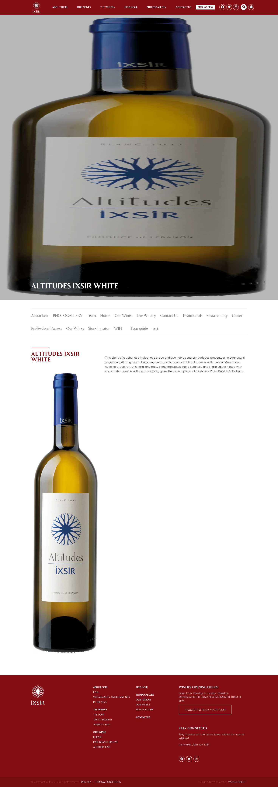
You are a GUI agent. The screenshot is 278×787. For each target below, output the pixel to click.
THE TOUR (98, 715)
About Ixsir (60, 7)
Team (91, 316)
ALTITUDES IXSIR (101, 747)
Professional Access (46, 329)
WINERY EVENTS (101, 725)
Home (105, 316)
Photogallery (156, 7)
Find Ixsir (131, 7)
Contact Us (183, 7)
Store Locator (99, 329)
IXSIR (96, 692)
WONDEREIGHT (237, 781)
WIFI (118, 329)
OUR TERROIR (143, 700)
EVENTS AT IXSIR (144, 710)
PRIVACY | (87, 781)
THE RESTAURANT (102, 720)
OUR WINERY (143, 705)
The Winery (107, 7)
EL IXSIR (97, 737)
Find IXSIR (142, 687)
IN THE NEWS (100, 702)
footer (237, 316)
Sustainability (217, 316)
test (155, 329)
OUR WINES (99, 732)
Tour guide (139, 329)
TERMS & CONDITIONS (107, 781)
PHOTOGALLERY (67, 316)
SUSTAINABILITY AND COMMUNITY (111, 697)
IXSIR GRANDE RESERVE (105, 742)
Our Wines (84, 7)
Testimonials (192, 316)
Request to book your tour (205, 710)
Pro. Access (205, 7)
